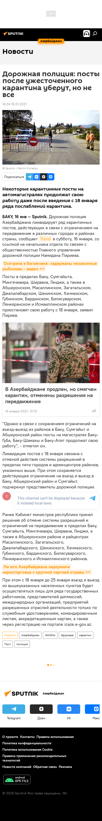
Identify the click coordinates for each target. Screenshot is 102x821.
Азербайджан (30, 635)
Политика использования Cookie (27, 749)
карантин (85, 635)
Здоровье (67, 635)
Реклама (65, 767)
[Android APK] (17, 780)
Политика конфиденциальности (26, 743)
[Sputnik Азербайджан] (14, 35)
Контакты (27, 737)
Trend (45, 238)
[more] (94, 410)
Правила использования (55, 737)
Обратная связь (45, 767)
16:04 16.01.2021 (14, 104)
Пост (8, 644)
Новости (10, 635)
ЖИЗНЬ (50, 635)
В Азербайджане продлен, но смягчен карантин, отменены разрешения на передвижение (51, 395)
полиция (22, 644)
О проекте (10, 737)
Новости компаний (16, 767)
